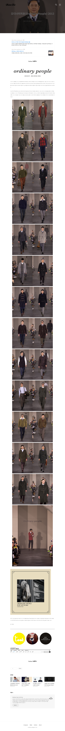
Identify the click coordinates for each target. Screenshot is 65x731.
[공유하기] (14, 669)
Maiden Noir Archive (17, 697)
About (40, 725)
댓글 (11, 692)
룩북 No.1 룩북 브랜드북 (18, 51)
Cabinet (35, 725)
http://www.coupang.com (17, 40)
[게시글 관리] (15, 669)
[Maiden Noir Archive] (11, 4)
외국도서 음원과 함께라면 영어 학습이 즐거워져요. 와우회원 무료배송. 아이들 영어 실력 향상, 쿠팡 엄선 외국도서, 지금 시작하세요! (32, 44)
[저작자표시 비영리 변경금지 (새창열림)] (24, 668)
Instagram (25, 725)
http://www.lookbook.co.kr (17, 49)
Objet (31, 725)
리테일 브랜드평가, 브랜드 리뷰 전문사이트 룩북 (22, 53)
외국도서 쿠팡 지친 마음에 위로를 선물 (21, 42)
